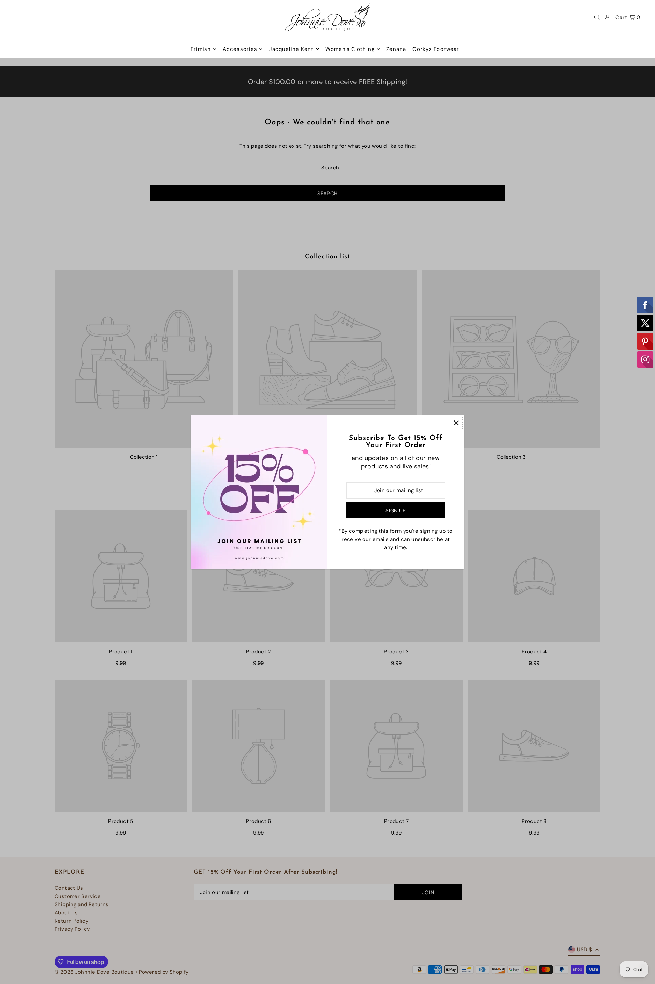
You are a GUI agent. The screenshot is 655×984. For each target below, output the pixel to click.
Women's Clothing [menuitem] (350, 49)
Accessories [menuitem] (240, 49)
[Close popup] (456, 423)
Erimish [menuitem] (201, 49)
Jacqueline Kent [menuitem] (291, 49)
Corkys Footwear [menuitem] (435, 49)
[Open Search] (597, 17)
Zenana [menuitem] (396, 49)
